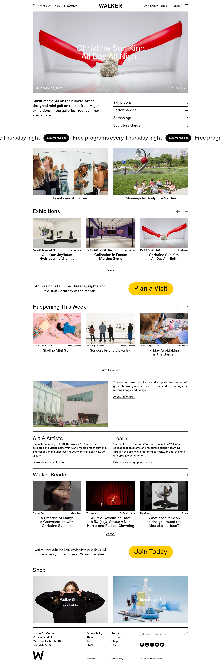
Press (89, 645)
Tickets (175, 5)
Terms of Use (91, 659)
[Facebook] (152, 645)
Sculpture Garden (127, 125)
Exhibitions (122, 102)
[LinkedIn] (162, 645)
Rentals (116, 633)
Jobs (89, 641)
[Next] (186, 212)
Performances (125, 110)
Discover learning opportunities (132, 462)
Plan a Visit (151, 288)
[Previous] (178, 212)
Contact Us (118, 637)
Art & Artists (70, 5)
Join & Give (151, 5)
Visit (57, 5)
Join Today (150, 551)
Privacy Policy (117, 659)
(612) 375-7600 (42, 645)
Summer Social (19, 138)
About (90, 637)
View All (110, 270)
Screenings (122, 118)
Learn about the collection (49, 462)
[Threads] (147, 645)
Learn (115, 645)
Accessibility (94, 633)
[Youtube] (157, 645)
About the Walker (124, 396)
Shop (164, 5)
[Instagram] (142, 645)
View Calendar (110, 370)
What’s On (44, 5)
